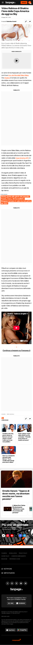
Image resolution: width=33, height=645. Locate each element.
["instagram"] (7, 535)
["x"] (16, 535)
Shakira (7, 78)
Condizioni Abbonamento (18, 556)
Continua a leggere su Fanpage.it (16, 350)
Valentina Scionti (11, 21)
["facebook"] (20, 535)
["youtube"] (12, 535)
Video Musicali (10, 414)
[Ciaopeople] (16, 640)
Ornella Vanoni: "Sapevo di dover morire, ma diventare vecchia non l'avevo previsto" (16, 495)
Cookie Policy (5, 556)
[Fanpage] (16, 589)
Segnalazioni (13, 553)
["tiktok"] (3, 535)
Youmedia (4, 553)
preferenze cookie (14, 559)
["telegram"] (24, 535)
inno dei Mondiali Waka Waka (18, 75)
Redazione (4, 559)
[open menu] (2, 2)
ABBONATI (24, 2)
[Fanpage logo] (11, 2)
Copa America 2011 (22, 158)
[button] (30, 21)
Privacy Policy (23, 553)
